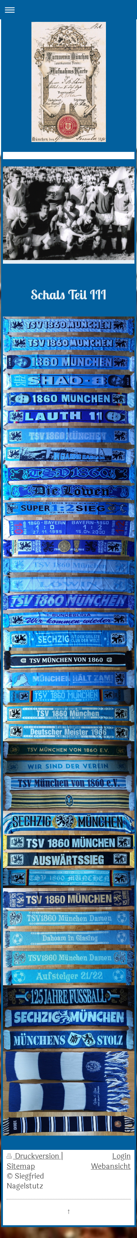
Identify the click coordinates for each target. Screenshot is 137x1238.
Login (121, 1156)
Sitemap (21, 1166)
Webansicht (111, 1166)
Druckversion (37, 1156)
